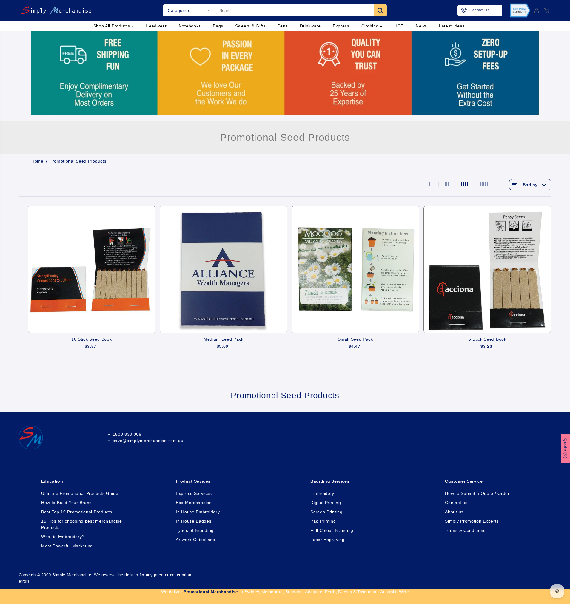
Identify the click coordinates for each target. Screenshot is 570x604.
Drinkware (310, 26)
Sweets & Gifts (250, 26)
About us (454, 511)
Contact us (456, 502)
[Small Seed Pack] (355, 269)
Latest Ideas (452, 26)
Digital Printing (325, 502)
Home (37, 161)
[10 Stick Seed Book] (91, 269)
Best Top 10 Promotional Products (76, 511)
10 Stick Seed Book (91, 339)
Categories (179, 10)
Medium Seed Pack (224, 339)
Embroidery (322, 493)
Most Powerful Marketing (67, 545)
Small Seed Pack (355, 339)
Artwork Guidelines (195, 539)
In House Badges (194, 521)
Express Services (194, 493)
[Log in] (536, 10)
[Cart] (546, 10)
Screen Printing (326, 511)
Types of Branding (195, 530)
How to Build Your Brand (66, 502)
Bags (218, 26)
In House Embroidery (198, 511)
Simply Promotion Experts (472, 521)
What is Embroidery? (62, 536)
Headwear (156, 26)
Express (341, 26)
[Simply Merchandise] (56, 10)
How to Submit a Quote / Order (477, 493)
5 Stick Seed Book (487, 339)
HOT (399, 26)
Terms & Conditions (465, 530)
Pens (283, 26)
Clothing (370, 26)
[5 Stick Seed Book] (487, 269)
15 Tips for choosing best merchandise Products (81, 524)
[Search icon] (380, 10)
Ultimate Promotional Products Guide (79, 493)
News (421, 26)
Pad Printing (323, 521)
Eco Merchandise (194, 502)
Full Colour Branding (331, 530)
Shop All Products (112, 26)
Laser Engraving (327, 539)
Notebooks (190, 26)
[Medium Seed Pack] (223, 269)
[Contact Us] (479, 10)
